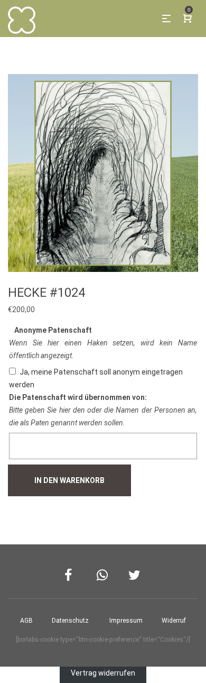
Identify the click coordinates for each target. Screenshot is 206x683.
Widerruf (174, 620)
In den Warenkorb (69, 480)
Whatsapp (103, 575)
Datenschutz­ (70, 620)
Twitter (135, 575)
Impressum (126, 620)
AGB (26, 620)
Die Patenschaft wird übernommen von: (78, 397)
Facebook (71, 575)
